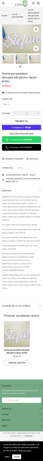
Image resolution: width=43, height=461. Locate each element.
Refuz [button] (7, 457)
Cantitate (6, 113)
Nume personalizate (17, 15)
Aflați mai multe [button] (24, 451)
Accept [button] (17, 457)
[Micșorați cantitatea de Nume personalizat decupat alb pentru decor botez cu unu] (15, 113)
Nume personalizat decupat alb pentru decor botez (17, 351)
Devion (29, 436)
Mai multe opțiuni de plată (21, 133)
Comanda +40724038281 (21, 147)
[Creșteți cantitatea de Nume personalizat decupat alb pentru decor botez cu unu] (38, 113)
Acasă (4, 15)
